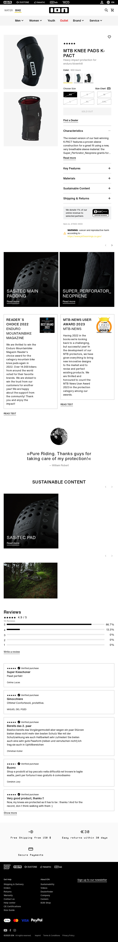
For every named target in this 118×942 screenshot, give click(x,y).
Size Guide (9, 910)
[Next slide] (111, 245)
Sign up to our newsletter (92, 880)
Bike (18, 10)
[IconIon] (8, 2)
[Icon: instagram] (15, 930)
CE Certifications (12, 906)
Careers (44, 899)
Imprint (38, 935)
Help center (9, 902)
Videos (44, 887)
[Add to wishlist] (109, 37)
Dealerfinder (47, 891)
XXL (104, 101)
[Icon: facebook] (10, 930)
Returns (8, 891)
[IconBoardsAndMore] (7, 866)
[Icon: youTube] (5, 930)
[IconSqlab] (54, 2)
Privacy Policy (68, 935)
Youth (51, 20)
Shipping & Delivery (14, 884)
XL (87, 101)
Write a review (12, 652)
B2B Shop (46, 902)
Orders (7, 887)
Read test (10, 413)
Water (8, 10)
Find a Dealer (70, 120)
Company (45, 895)
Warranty (8, 895)
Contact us (9, 899)
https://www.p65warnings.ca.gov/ (84, 236)
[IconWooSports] (66, 2)
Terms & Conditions (51, 935)
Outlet (64, 20)
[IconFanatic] (39, 2)
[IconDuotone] (23, 2)
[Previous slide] (105, 245)
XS (70, 94)
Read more (69, 158)
